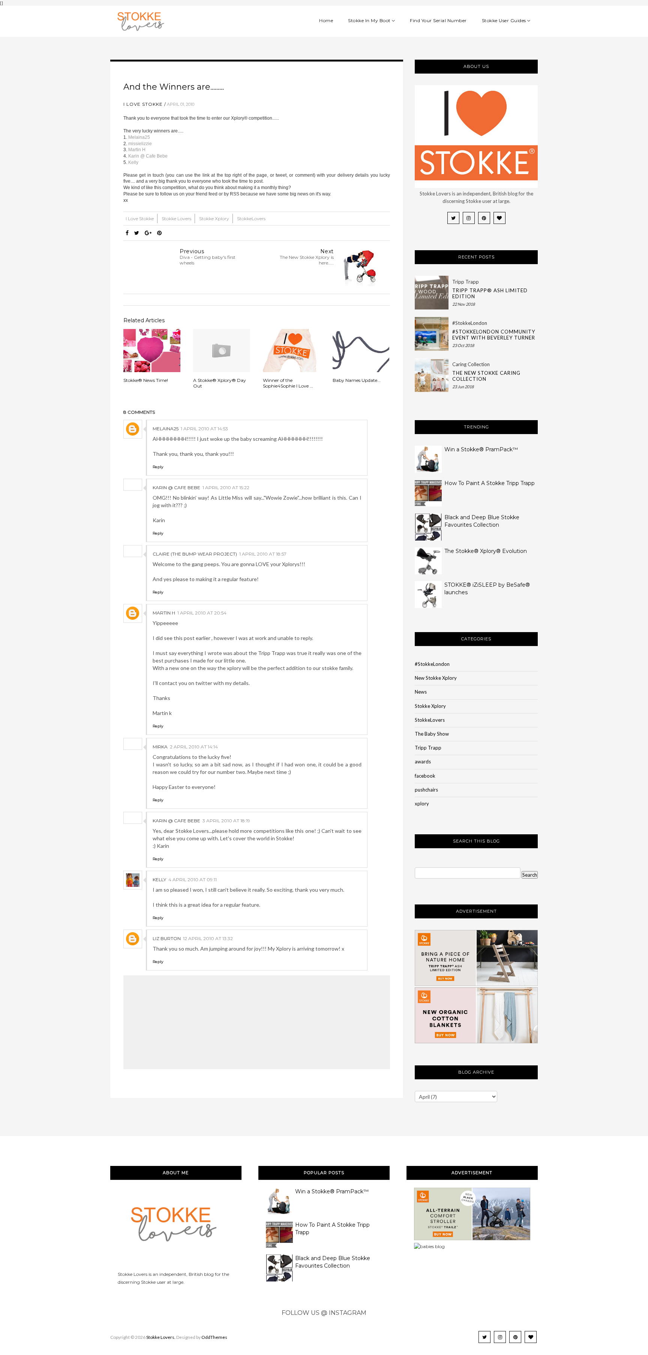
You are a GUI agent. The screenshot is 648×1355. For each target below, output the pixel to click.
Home (326, 20)
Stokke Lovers (177, 218)
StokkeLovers (251, 218)
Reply (158, 466)
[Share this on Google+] (148, 233)
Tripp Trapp (465, 282)
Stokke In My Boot (369, 20)
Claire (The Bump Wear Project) (195, 554)
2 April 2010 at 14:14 (194, 747)
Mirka (160, 747)
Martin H (137, 149)
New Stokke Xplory (436, 678)
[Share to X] (136, 233)
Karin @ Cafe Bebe (148, 156)
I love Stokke (143, 104)
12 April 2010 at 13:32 (208, 938)
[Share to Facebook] (127, 233)
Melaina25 (139, 137)
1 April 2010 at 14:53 (204, 428)
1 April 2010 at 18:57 (262, 554)
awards (423, 762)
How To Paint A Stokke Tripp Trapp (489, 483)
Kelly (133, 162)
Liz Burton (167, 938)
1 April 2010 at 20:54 (201, 613)
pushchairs (426, 790)
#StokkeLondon (469, 323)
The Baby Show (432, 734)
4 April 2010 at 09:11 (192, 879)
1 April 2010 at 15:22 (225, 487)
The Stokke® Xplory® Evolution (485, 551)
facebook (425, 776)
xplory (422, 804)
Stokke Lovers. (161, 1337)
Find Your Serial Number (438, 20)
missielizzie (140, 143)
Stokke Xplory (214, 218)
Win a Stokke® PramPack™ (481, 449)
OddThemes (214, 1337)
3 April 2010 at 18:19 (226, 820)
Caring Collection (471, 364)
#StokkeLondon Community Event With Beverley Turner (493, 335)
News (421, 692)
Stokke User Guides (504, 20)
